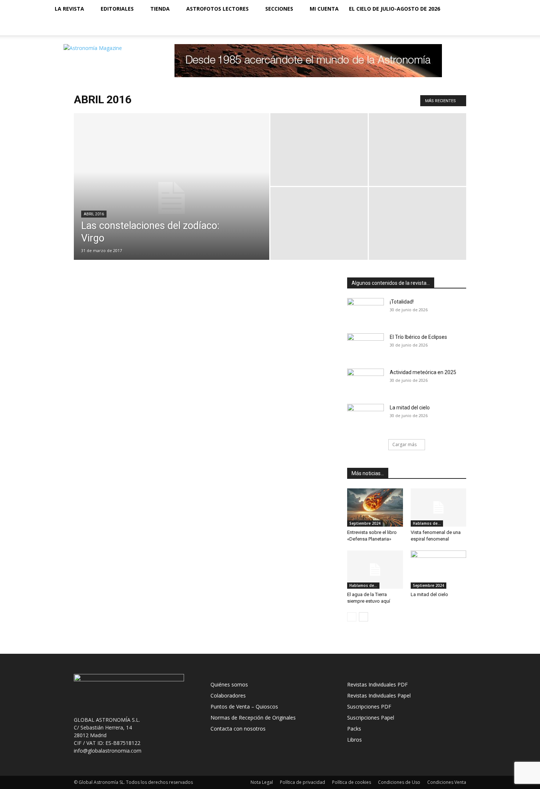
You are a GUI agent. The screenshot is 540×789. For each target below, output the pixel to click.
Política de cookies (351, 782)
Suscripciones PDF (369, 706)
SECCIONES (279, 8)
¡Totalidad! (402, 302)
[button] (481, 9)
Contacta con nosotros (238, 728)
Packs (354, 728)
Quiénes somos (229, 684)
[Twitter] (465, 26)
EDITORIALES (117, 8)
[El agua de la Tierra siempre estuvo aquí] (375, 569)
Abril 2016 (94, 214)
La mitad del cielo (410, 407)
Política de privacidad (302, 782)
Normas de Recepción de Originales (253, 717)
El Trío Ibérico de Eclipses (418, 337)
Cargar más (404, 444)
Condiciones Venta (446, 782)
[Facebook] (440, 26)
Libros (354, 739)
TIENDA (160, 8)
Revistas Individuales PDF (377, 684)
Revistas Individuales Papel (379, 695)
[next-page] (363, 616)
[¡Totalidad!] (365, 311)
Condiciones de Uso (399, 782)
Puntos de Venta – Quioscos (244, 706)
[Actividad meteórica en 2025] (365, 381)
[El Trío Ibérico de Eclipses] (365, 346)
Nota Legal (262, 782)
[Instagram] (452, 26)
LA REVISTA (69, 8)
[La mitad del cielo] (365, 417)
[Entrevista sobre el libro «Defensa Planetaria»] (375, 507)
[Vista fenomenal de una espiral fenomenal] (439, 507)
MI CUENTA (324, 8)
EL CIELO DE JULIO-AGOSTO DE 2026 (394, 8)
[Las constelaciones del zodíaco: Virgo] (171, 198)
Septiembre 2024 (365, 523)
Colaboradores (228, 695)
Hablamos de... (427, 523)
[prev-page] (351, 616)
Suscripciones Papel (370, 717)
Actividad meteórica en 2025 (423, 372)
